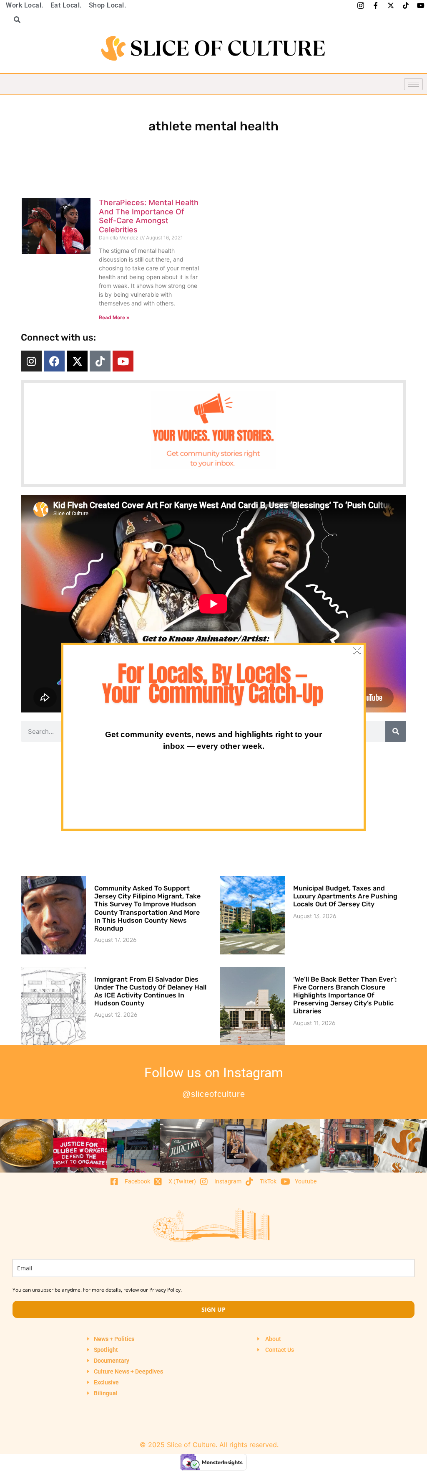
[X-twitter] (77, 361)
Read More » (114, 317)
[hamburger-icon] (413, 84)
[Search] (395, 731)
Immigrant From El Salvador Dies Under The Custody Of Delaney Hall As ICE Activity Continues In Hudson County (150, 991)
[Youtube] (123, 361)
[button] (14, 19)
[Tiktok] (100, 361)
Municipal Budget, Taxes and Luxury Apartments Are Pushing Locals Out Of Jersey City (345, 896)
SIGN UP (213, 1309)
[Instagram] (31, 361)
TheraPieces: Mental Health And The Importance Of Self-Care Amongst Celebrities (148, 216)
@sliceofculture (213, 1094)
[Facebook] (54, 361)
